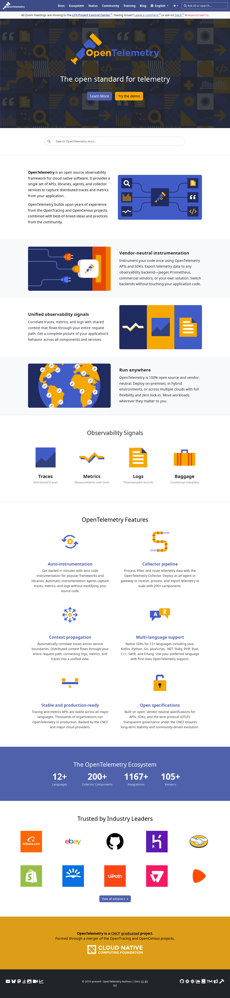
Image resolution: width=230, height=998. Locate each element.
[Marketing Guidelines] (216, 981)
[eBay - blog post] (73, 841)
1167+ (136, 776)
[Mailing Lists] (8, 981)
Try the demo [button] (129, 96)
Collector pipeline (160, 564)
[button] (159, 5)
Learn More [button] (99, 96)
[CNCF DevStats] (198, 981)
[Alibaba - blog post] (31, 841)
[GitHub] (182, 981)
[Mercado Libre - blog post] (198, 841)
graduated (130, 933)
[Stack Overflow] (24, 981)
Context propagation (70, 637)
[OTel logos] (29, 981)
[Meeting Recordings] (35, 981)
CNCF (115, 933)
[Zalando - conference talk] (198, 876)
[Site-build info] (221, 981)
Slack (178, 15)
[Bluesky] (14, 981)
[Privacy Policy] (203, 981)
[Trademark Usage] (209, 981)
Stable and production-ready (70, 705)
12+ (59, 776)
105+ (170, 776)
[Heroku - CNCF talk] (157, 841)
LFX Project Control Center (91, 15)
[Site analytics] (41, 981)
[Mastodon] (19, 981)
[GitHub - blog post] (115, 841)
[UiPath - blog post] (115, 876)
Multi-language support (160, 637)
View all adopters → (115, 899)
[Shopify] (31, 876)
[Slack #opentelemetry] (192, 981)
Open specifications (160, 705)
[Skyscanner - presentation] (73, 876)
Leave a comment (146, 15)
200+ (97, 776)
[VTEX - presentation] (157, 876)
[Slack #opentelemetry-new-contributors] (187, 981)
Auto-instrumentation (70, 564)
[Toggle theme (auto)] (176, 5)
